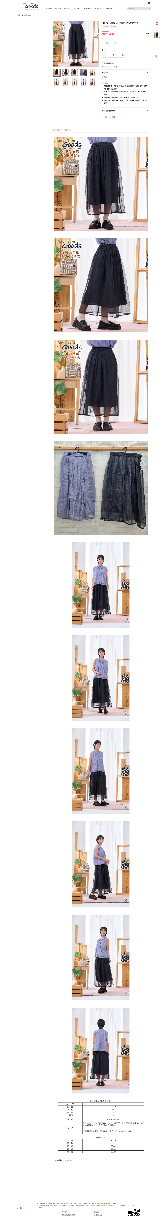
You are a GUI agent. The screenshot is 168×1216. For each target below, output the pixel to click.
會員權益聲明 (98, 1215)
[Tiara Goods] (29, 6)
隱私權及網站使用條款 (69, 1215)
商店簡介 (64, 1212)
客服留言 (97, 1212)
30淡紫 (106, 43)
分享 (106, 117)
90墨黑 (114, 43)
